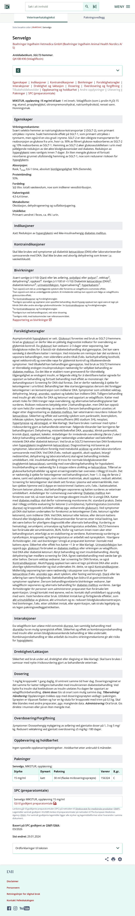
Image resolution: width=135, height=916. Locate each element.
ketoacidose (76, 252)
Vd (14, 187)
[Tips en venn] (106, 859)
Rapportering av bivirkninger (30, 320)
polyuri (92, 277)
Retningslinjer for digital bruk (23, 893)
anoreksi (44, 393)
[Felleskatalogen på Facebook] (9, 908)
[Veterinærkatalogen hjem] (7, 6)
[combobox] (54, 6)
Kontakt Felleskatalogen (20, 900)
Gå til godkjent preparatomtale (33, 803)
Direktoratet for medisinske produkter (94, 808)
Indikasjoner (38, 82)
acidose (84, 449)
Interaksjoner (21, 86)
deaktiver (36, 27)
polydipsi (75, 277)
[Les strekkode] (95, 6)
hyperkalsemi (90, 285)
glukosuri (29, 342)
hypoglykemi (20, 160)
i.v (110, 255)
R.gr (116, 771)
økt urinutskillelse (24, 600)
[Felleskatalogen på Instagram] (15, 908)
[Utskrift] (113, 859)
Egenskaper (20, 82)
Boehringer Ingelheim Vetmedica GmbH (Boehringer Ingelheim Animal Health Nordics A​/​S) (67, 45)
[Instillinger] (119, 859)
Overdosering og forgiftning (102, 86)
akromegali (41, 423)
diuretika (18, 629)
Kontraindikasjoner (62, 82)
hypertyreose (21, 423)
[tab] (41, 17)
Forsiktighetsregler (108, 82)
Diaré (43, 277)
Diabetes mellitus (94, 493)
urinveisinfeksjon (48, 285)
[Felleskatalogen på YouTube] (24, 908)
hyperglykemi (21, 152)
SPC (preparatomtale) (41, 93)
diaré (25, 434)
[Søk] (87, 6)
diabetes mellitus (95, 233)
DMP (116, 808)
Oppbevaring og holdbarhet (59, 90)
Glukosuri (65, 338)
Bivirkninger (85, 82)
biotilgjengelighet (61, 169)
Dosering (74, 86)
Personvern (13, 887)
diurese (17, 508)
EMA (23, 815)
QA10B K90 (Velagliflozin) (28, 59)
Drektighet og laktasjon (49, 86)
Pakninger (19, 93)
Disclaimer (12, 881)
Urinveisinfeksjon (106, 544)
